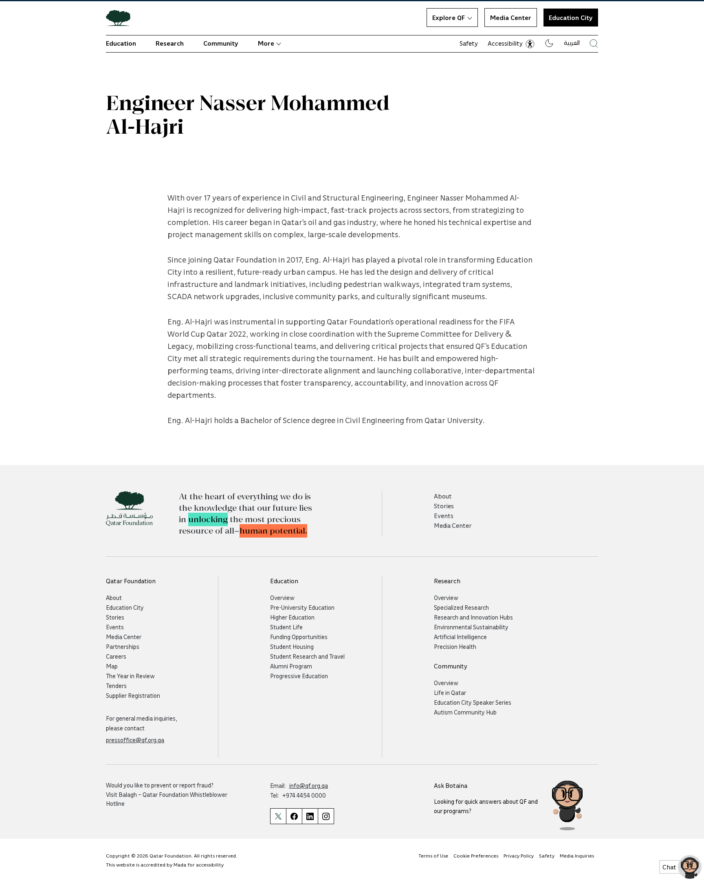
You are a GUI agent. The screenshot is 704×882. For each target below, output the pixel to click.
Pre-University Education (302, 607)
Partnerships (122, 646)
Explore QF (448, 17)
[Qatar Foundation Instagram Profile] (326, 816)
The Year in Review (130, 675)
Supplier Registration (133, 695)
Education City (571, 17)
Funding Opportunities (299, 636)
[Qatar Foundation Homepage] (121, 18)
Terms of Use (433, 855)
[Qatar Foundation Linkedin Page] (310, 816)
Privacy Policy (519, 855)
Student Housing (292, 646)
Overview (282, 597)
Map (112, 666)
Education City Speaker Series (472, 702)
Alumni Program (291, 666)
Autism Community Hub (465, 712)
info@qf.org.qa (308, 785)
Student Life (286, 627)
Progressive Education (299, 675)
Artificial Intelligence (460, 636)
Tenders (116, 685)
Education (121, 43)
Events (443, 516)
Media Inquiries (577, 855)
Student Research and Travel (307, 656)
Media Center (510, 17)
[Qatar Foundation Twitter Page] (278, 816)
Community (220, 43)
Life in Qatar (450, 692)
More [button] (266, 43)
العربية (572, 42)
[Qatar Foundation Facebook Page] (294, 816)
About (443, 496)
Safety (469, 43)
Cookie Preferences (475, 855)
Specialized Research (461, 607)
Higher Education (292, 617)
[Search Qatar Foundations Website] (594, 43)
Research (170, 43)
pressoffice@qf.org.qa (135, 739)
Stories (444, 506)
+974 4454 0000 (304, 795)
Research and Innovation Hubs (473, 617)
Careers (116, 656)
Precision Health (455, 646)
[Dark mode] (549, 43)
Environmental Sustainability (471, 627)
